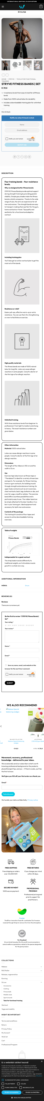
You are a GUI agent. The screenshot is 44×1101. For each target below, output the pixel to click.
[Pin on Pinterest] (29, 156)
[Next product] (3, 75)
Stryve (11, 79)
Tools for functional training (19, 80)
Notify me (22, 145)
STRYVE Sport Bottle (34, 741)
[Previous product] (7, 75)
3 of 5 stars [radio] (14, 625)
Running (4, 978)
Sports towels (7, 998)
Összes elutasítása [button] (32, 1092)
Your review (9, 629)
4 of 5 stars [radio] (21, 625)
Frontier (22, 918)
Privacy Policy (7, 1029)
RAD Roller (6, 970)
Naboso (4, 967)
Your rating (9, 622)
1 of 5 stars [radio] (5, 625)
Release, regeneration (10, 974)
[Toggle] (41, 966)
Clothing (6, 989)
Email (7, 656)
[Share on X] (22, 156)
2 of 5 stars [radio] (9, 625)
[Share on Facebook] (18, 156)
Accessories (7, 986)
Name (7, 646)
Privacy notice (33, 800)
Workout (5, 1005)
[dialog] (22, 1080)
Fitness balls (7, 992)
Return (4, 1025)
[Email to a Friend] (25, 156)
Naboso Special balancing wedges (12, 742)
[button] (3, 6)
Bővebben (39, 1076)
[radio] (29, 735)
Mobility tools (7, 995)
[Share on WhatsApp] (14, 156)
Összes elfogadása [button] (11, 1092)
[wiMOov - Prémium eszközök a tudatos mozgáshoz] (22, 6)
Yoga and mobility (8, 1009)
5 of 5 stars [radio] (29, 625)
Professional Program (9, 1045)
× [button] (41, 1061)
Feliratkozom (8, 794)
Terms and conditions (9, 1021)
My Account (6, 1033)
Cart (3, 1041)
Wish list (5, 1037)
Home (4, 79)
